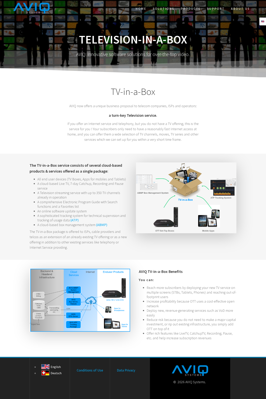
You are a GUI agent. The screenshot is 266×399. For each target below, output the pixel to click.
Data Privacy (126, 370)
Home (141, 9)
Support (216, 9)
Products (191, 9)
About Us (240, 9)
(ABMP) (101, 225)
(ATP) (74, 220)
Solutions (163, 9)
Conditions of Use (90, 370)
